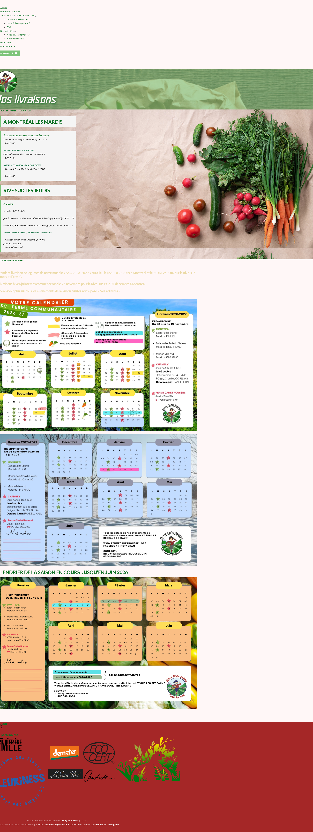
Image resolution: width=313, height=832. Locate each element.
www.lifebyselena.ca (57, 824)
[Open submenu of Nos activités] (14, 31)
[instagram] (1, 726)
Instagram (113, 824)
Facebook (99, 824)
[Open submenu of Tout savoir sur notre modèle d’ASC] (36, 16)
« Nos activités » (109, 291)
